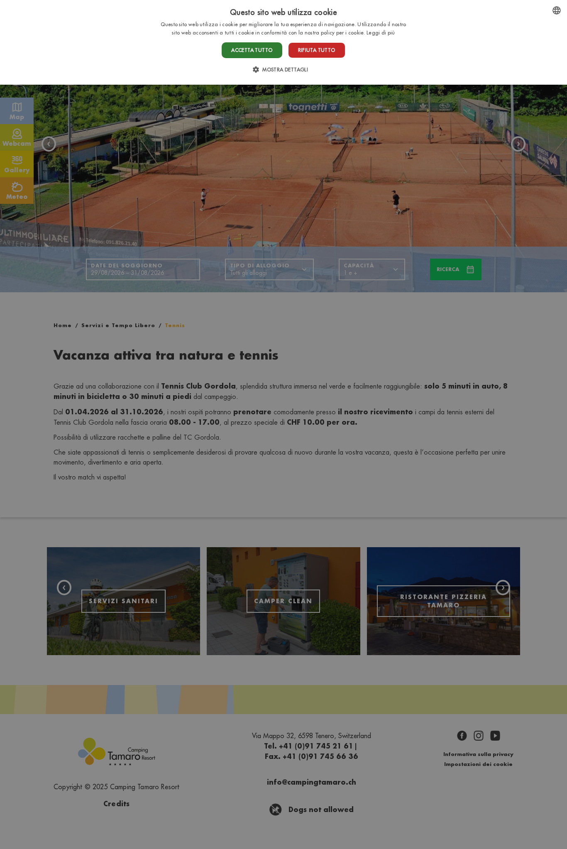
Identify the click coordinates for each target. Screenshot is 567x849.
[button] (283, 69)
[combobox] (556, 10)
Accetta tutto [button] (251, 50)
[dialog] (283, 42)
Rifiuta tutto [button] (316, 50)
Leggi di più (381, 32)
